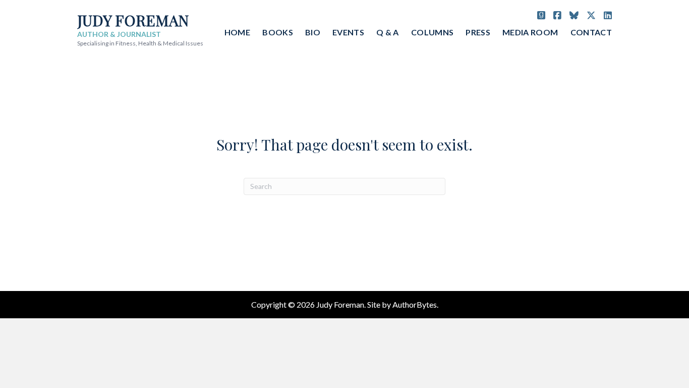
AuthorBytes (414, 304)
